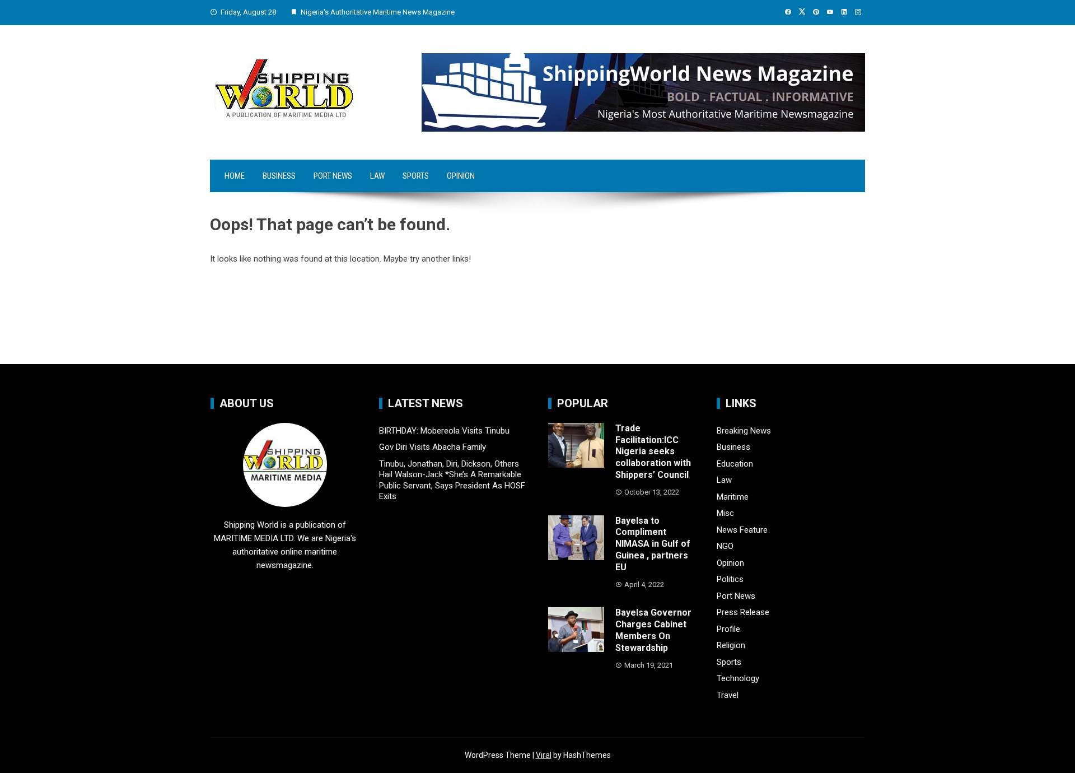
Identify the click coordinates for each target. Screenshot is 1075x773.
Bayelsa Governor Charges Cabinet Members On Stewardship (653, 630)
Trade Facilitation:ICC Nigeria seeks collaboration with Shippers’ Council (653, 451)
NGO (725, 546)
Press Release (743, 612)
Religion (731, 645)
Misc (725, 513)
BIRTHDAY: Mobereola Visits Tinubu (444, 431)
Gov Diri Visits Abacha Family (432, 447)
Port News (333, 176)
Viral (543, 755)
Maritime (733, 497)
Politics (730, 579)
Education (735, 464)
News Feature (742, 530)
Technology (738, 678)
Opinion (461, 176)
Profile (728, 629)
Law (377, 176)
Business (279, 176)
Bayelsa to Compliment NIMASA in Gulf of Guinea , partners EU (652, 543)
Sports (416, 176)
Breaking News (744, 431)
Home (235, 176)
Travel (728, 695)
